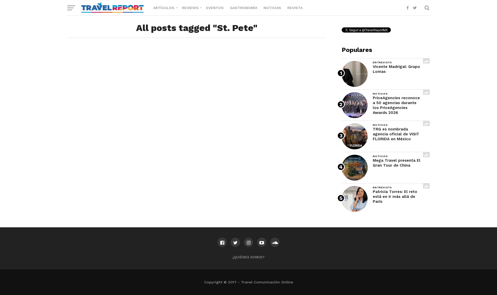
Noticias (272, 8)
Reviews (190, 8)
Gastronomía (243, 8)
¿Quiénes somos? (248, 257)
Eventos (215, 8)
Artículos (163, 8)
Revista (295, 8)
